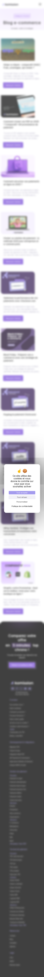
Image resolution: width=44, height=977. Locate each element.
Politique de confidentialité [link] (22, 506)
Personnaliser (22, 502)
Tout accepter (22, 493)
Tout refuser (22, 497)
